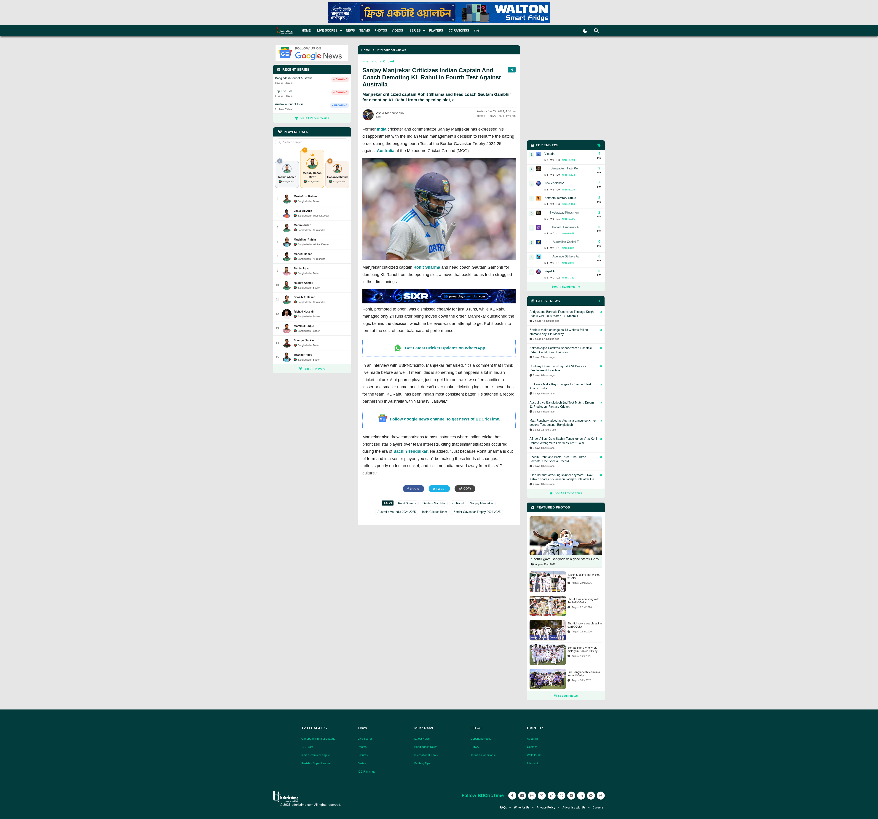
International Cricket (391, 50)
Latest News (422, 738)
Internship (533, 763)
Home (306, 30)
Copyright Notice (481, 738)
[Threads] (601, 796)
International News (426, 755)
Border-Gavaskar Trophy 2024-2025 (477, 512)
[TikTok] (552, 796)
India (381, 129)
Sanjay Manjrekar (481, 503)
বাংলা (476, 30)
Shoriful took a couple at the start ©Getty (584, 625)
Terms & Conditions (483, 755)
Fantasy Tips (422, 763)
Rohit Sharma (426, 267)
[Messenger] (571, 796)
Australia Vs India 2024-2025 (396, 512)
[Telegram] (591, 796)
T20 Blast (307, 747)
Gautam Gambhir (434, 503)
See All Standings (563, 286)
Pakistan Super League (316, 763)
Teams (364, 30)
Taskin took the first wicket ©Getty (583, 576)
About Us (532, 738)
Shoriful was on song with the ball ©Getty (583, 601)
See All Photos (568, 695)
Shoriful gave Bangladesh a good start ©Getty (565, 559)
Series (362, 763)
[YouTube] (522, 796)
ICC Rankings (458, 30)
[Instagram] (532, 796)
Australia (385, 150)
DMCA (475, 747)
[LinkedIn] (581, 796)
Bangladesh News (425, 747)
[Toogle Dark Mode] (585, 31)
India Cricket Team (434, 512)
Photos (381, 30)
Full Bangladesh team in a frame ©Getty (583, 674)
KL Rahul (458, 503)
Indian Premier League (315, 755)
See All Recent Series (314, 118)
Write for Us (534, 755)
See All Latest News (568, 493)
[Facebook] (512, 796)
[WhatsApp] (561, 796)
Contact (532, 747)
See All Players (315, 368)
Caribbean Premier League (318, 738)
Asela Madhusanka (390, 113)
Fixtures (363, 755)
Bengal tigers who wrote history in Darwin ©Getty (582, 649)
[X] (542, 796)
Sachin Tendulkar (410, 451)
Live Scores (365, 738)
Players (436, 30)
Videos (397, 30)
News (350, 30)
